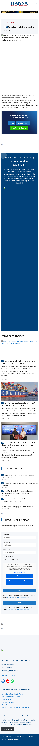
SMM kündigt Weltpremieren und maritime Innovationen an (18, 362)
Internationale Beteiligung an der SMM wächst (17, 507)
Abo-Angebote (23, 123)
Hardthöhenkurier (7, 702)
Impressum (31, 736)
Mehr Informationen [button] (19, 572)
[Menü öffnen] (3, 3)
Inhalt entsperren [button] (19, 576)
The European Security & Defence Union (15, 708)
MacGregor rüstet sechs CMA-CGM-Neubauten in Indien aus (18, 404)
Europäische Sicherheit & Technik (12, 694)
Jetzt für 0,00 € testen (19, 128)
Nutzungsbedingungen (23, 597)
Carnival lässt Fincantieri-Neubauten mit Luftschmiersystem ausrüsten (16, 500)
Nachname (6, 542)
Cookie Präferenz (22, 736)
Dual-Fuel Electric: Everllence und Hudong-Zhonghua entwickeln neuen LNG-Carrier (18, 445)
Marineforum (5, 705)
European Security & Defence (11, 697)
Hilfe (3, 736)
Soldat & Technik (7, 699)
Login (12, 123)
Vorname (6, 535)
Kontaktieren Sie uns (8, 676)
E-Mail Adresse (8, 549)
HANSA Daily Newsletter (13, 557)
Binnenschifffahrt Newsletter (15, 560)
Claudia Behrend (8, 31)
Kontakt (4, 739)
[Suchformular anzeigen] (36, 3)
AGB (7, 736)
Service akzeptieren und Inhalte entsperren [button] (19, 582)
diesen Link (19, 183)
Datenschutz (10, 597)
